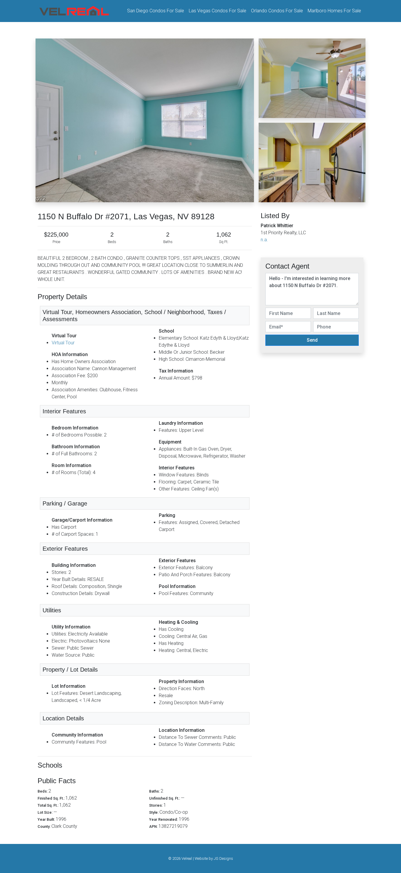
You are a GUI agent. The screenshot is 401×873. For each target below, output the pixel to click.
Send (312, 340)
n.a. (264, 239)
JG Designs (223, 858)
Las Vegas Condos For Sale (217, 11)
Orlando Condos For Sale (277, 11)
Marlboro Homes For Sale (334, 11)
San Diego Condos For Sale (155, 11)
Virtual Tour (63, 343)
